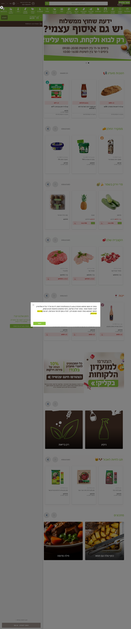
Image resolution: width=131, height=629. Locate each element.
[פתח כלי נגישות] (1, 7)
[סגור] (33, 305)
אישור (39, 323)
